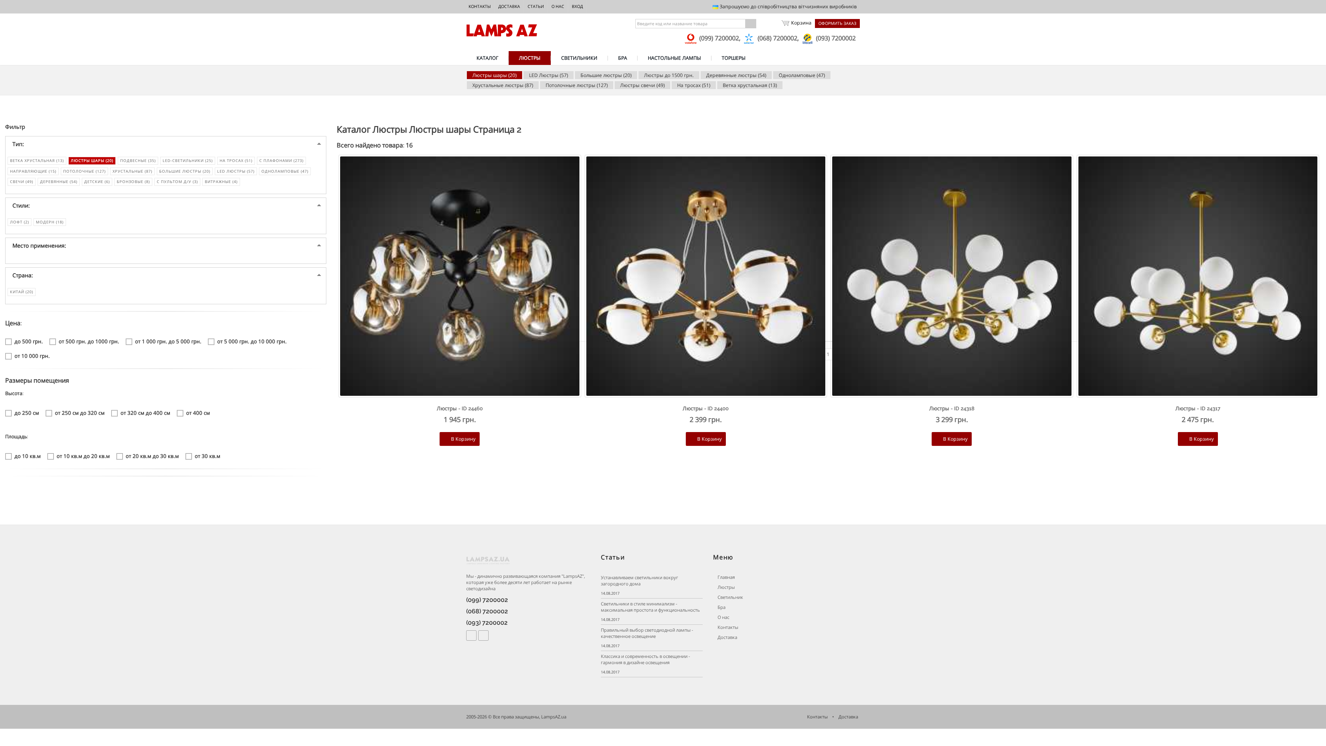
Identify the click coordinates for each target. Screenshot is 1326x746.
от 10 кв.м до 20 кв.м (83, 455)
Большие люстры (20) (606, 75)
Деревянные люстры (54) (736, 75)
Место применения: (39, 245)
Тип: (18, 144)
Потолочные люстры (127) (577, 85)
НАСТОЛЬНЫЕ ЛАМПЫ (674, 58)
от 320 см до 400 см (145, 412)
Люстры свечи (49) (642, 85)
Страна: (22, 275)
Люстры (726, 587)
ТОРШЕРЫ (734, 58)
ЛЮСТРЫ (529, 58)
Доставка (509, 6)
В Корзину (462, 439)
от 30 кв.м (207, 455)
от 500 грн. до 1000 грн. (89, 341)
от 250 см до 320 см (80, 412)
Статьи (536, 6)
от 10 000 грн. (32, 355)
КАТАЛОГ (487, 58)
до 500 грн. (29, 341)
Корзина (801, 22)
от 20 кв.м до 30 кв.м (152, 455)
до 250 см (27, 412)
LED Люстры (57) (548, 75)
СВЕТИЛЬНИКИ (579, 58)
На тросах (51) (693, 85)
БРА (622, 58)
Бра (721, 607)
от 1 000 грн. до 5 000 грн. (168, 341)
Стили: (21, 205)
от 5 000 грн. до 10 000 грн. (252, 341)
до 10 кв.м (28, 455)
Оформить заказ (837, 23)
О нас (557, 6)
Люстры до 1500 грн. (669, 75)
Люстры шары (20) (494, 75)
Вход (577, 6)
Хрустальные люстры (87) (502, 85)
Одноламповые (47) (802, 75)
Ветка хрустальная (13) (750, 85)
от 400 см (198, 412)
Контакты (480, 6)
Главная (726, 577)
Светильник (730, 597)
